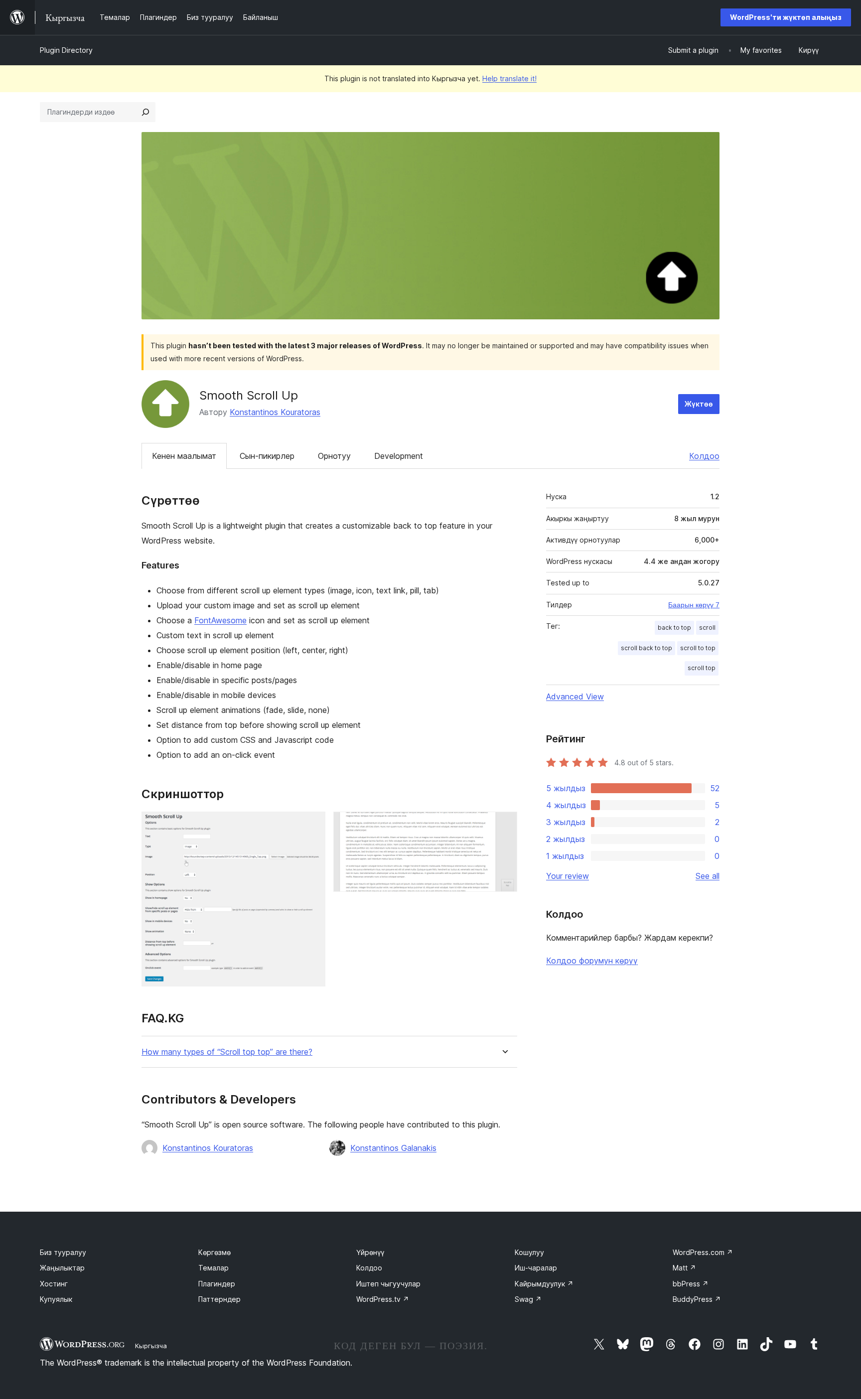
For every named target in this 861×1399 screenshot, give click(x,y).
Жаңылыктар (62, 1267)
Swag (528, 1299)
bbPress (691, 1283)
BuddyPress (697, 1299)
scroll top (702, 668)
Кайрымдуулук (544, 1283)
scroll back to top (646, 648)
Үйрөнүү (370, 1252)
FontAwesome (220, 620)
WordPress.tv (382, 1299)
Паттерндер (219, 1299)
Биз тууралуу (63, 1252)
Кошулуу (529, 1252)
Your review (567, 876)
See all (707, 876)
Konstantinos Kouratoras (275, 412)
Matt (684, 1267)
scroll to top (698, 648)
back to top (674, 627)
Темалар (213, 1267)
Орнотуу (334, 456)
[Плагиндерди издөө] (145, 112)
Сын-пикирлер (267, 456)
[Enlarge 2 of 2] (504, 825)
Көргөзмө (214, 1252)
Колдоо (704, 456)
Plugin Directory (66, 50)
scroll (707, 627)
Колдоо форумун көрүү (592, 961)
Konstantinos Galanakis (393, 1148)
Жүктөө (699, 404)
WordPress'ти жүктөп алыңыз (786, 17)
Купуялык (56, 1299)
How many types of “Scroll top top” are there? (227, 1052)
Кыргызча (151, 1346)
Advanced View (575, 696)
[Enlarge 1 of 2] (312, 825)
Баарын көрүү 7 (693, 605)
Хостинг (54, 1283)
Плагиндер (216, 1283)
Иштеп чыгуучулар (388, 1283)
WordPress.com (703, 1252)
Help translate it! (509, 78)
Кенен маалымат (184, 456)
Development (398, 456)
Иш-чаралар (536, 1267)
